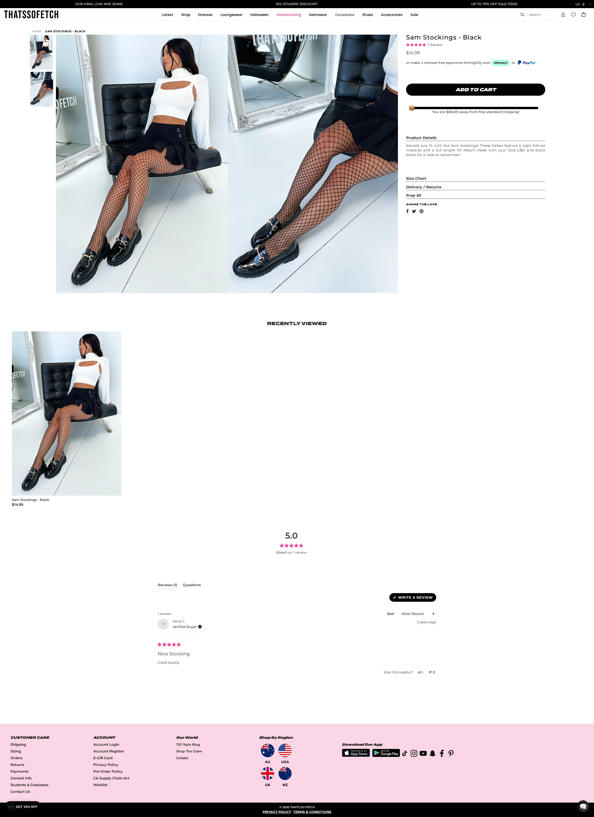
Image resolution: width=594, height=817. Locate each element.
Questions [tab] (192, 585)
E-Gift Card (103, 758)
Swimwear (318, 14)
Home (37, 31)
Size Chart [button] (416, 178)
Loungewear (231, 14)
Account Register (108, 751)
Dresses (205, 14)
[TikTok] (404, 754)
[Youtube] (423, 754)
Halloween (259, 14)
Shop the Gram (189, 751)
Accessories (392, 14)
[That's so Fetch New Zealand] (285, 773)
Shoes (367, 14)
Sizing (15, 751)
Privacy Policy (105, 764)
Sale (414, 14)
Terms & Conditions (312, 812)
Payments (19, 771)
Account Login (106, 744)
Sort (391, 613)
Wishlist (100, 785)
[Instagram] (414, 754)
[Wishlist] (573, 14)
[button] (563, 14)
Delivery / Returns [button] (424, 187)
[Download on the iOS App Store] (356, 755)
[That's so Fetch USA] (285, 750)
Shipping (18, 744)
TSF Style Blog (188, 744)
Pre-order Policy (108, 771)
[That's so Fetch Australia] (267, 750)
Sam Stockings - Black (65, 31)
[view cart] (583, 14)
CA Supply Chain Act (111, 778)
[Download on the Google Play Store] (386, 756)
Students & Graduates (29, 785)
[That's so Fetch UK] (267, 773)
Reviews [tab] (167, 585)
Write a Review (416, 598)
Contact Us (20, 791)
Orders (16, 758)
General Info (21, 778)
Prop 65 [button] (413, 195)
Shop (185, 14)
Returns (17, 764)
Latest (167, 14)
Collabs (182, 758)
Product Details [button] (421, 138)
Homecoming (289, 14)
